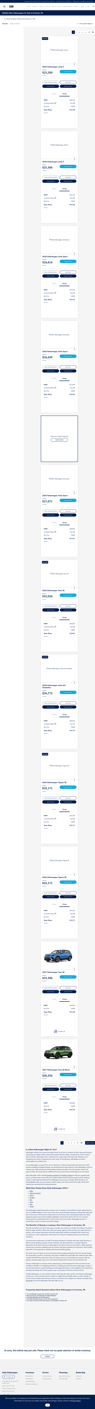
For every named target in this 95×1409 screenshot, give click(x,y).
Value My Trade (63, 1378)
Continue (47, 1356)
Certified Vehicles (30, 1381)
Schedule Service (47, 1376)
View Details (68, 82)
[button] (74, 64)
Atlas (31, 1191)
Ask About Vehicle (68, 86)
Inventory (30, 1372)
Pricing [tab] (64, 94)
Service (45, 1372)
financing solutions (53, 1175)
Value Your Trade (68, 71)
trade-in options (67, 1175)
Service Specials (46, 1378)
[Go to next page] (89, 32)
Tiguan (32, 1206)
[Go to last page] (93, 32)
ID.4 (31, 1200)
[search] (93, 6)
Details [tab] (54, 94)
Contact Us (9, 1377)
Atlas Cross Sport (35, 1193)
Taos (31, 1204)
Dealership (80, 1372)
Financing (63, 1372)
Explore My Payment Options (50, 82)
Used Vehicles (29, 1378)
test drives (29, 1280)
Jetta (31, 1202)
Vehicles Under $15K (31, 1384)
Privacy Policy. (76, 1401)
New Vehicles (29, 1376)
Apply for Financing (64, 1376)
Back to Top (90, 1143)
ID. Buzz (32, 1198)
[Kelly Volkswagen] (10, 6)
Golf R (32, 1195)
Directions (78, 1378)
